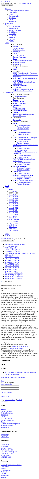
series (12, 239)
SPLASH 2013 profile (12, 257)
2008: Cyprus (13, 225)
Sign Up (3, 477)
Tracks (7, 43)
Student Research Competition (22, 60)
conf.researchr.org (10, 400)
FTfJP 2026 (4, 446)
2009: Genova (13, 223)
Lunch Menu (13, 12)
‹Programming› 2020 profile (13, 278)
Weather (11, 14)
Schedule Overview (15, 30)
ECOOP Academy (18, 55)
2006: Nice (12, 228)
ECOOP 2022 (13, 200)
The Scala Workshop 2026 (9, 452)
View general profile (6, 384)
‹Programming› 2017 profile (13, 273)
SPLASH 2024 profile (12, 267)
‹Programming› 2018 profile (13, 275)
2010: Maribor (13, 221)
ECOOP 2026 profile (7, 241)
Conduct (11, 19)
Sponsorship (9, 23)
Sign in (7, 234)
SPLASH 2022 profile (12, 264)
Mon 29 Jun (12, 34)
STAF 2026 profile (11, 271)
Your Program (13, 28)
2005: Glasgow (13, 230)
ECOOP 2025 (13, 195)
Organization (9, 93)
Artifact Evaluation (19, 50)
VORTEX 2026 (6, 457)
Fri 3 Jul (11, 41)
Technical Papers (18, 48)
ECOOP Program (14, 27)
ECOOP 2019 (13, 205)
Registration (12, 18)
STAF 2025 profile (11, 269)
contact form (5, 396)
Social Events (13, 32)
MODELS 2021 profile (12, 250)
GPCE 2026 (5, 435)
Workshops (16, 52)
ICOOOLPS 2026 (6, 448)
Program (7, 25)
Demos (15, 53)
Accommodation (14, 16)
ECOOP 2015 (13, 212)
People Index (17, 120)
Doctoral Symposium (19, 57)
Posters (15, 59)
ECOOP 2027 (13, 191)
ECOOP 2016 (13, 211)
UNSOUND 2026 (6, 453)
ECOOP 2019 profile (11, 246)
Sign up (7, 235)
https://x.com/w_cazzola (16, 348)
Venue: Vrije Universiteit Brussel (19, 10)
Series (11, 189)
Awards (15, 46)
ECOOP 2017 (13, 209)
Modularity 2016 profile (12, 251)
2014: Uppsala (13, 214)
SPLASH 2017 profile (12, 258)
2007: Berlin (13, 227)
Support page (4, 401)
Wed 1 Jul (12, 37)
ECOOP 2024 (13, 196)
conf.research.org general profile (15, 244)
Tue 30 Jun (12, 35)
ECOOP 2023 (13, 198)
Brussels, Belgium (26, 3)
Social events (13, 21)
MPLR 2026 (5, 437)
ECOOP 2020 (13, 203)
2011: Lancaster (14, 220)
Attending (8, 9)
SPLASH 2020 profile (12, 262)
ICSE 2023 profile (10, 248)
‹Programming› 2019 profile (13, 276)
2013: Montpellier (14, 216)
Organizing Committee (20, 96)
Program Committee (23, 127)
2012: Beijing (13, 218)
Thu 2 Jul (12, 39)
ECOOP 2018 (13, 207)
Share (2, 381)
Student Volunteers (19, 62)
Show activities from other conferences (13, 377)
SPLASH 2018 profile (12, 260)
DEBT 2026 (5, 444)
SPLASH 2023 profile (12, 266)
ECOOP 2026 (5, 239)
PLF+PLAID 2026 (7, 450)
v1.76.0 (19, 400)
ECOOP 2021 (13, 202)
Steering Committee (23, 129)
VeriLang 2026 (5, 455)
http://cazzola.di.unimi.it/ (20, 346)
